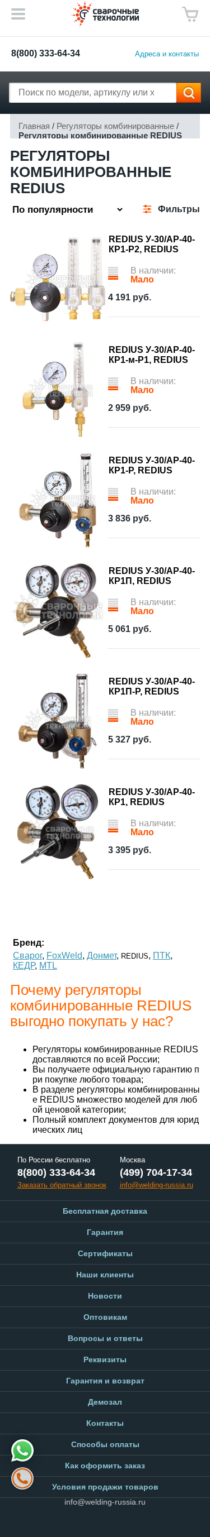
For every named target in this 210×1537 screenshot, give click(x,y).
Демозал (105, 1401)
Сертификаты (105, 1253)
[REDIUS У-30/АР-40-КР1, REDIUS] (57, 831)
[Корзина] (190, 14)
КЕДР (24, 965)
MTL (48, 965)
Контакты (105, 1423)
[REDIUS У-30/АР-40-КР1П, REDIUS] (57, 610)
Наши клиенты (105, 1274)
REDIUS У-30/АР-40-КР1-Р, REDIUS (152, 465)
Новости (105, 1295)
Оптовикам (105, 1317)
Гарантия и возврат (105, 1380)
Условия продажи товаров (105, 1486)
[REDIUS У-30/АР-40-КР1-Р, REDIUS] (57, 500)
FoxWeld (64, 955)
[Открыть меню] (18, 14)
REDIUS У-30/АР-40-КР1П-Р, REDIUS (152, 686)
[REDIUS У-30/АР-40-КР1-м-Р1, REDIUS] (57, 389)
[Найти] (188, 92)
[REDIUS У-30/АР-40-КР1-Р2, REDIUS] (57, 279)
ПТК (161, 955)
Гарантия (105, 1232)
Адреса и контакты (167, 54)
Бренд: (28, 942)
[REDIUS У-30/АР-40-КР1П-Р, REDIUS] (57, 721)
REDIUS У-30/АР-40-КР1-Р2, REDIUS (152, 244)
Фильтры (179, 209)
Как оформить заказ (105, 1465)
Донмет (101, 955)
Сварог (27, 955)
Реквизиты (105, 1359)
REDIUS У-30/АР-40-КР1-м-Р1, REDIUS (152, 355)
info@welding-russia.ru (105, 1501)
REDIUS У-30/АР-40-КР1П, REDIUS (152, 576)
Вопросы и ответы (105, 1338)
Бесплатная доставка (105, 1210)
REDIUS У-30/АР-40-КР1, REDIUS (152, 797)
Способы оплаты (105, 1444)
